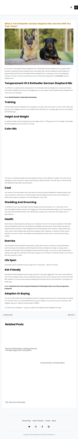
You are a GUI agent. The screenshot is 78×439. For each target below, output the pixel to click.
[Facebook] (42, 426)
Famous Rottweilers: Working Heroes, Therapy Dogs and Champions (21, 349)
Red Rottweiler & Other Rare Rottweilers (23, 97)
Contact (48, 421)
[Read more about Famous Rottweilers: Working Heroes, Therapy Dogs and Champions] (21, 337)
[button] (71, 7)
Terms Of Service (38, 421)
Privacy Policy (26, 421)
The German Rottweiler (15, 402)
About (54, 421)
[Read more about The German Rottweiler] (21, 384)
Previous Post (7, 315)
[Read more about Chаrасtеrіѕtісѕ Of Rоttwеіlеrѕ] (56, 344)
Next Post (72, 315)
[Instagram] (36, 426)
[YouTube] (49, 426)
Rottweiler (60, 76)
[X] (29, 426)
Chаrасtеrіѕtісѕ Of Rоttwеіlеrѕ (52, 363)
